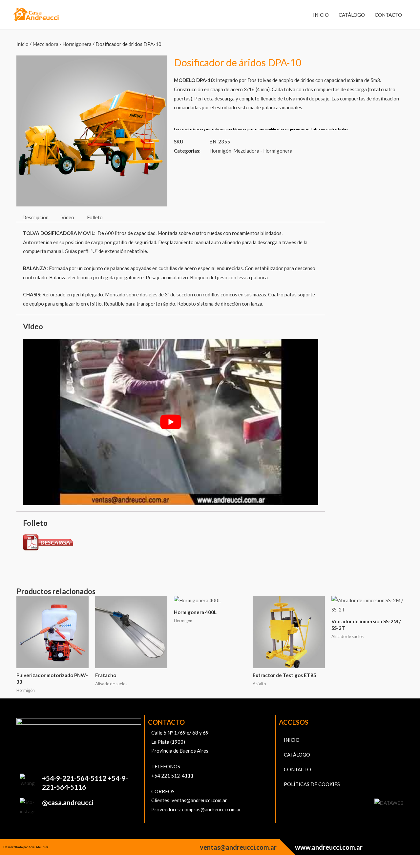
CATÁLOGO (352, 15)
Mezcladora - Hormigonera (62, 44)
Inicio (22, 44)
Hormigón (220, 151)
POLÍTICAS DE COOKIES (312, 784)
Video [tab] (67, 217)
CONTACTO (388, 15)
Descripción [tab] (35, 217)
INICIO (321, 15)
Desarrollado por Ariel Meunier (25, 847)
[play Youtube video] (170, 422)
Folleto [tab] (95, 217)
